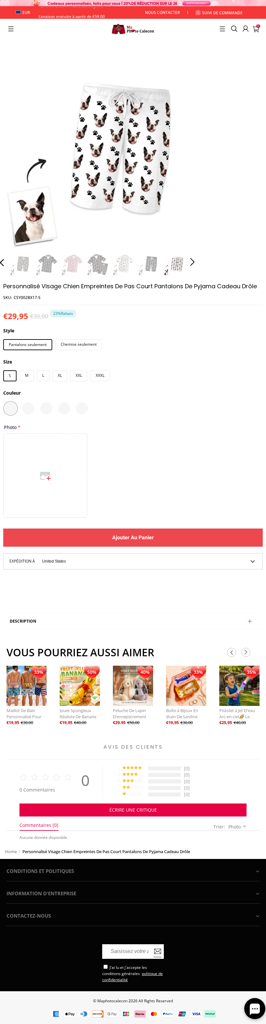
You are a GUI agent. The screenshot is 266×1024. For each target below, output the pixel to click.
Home (11, 851)
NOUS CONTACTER (162, 12)
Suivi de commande (222, 13)
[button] (10, 28)
